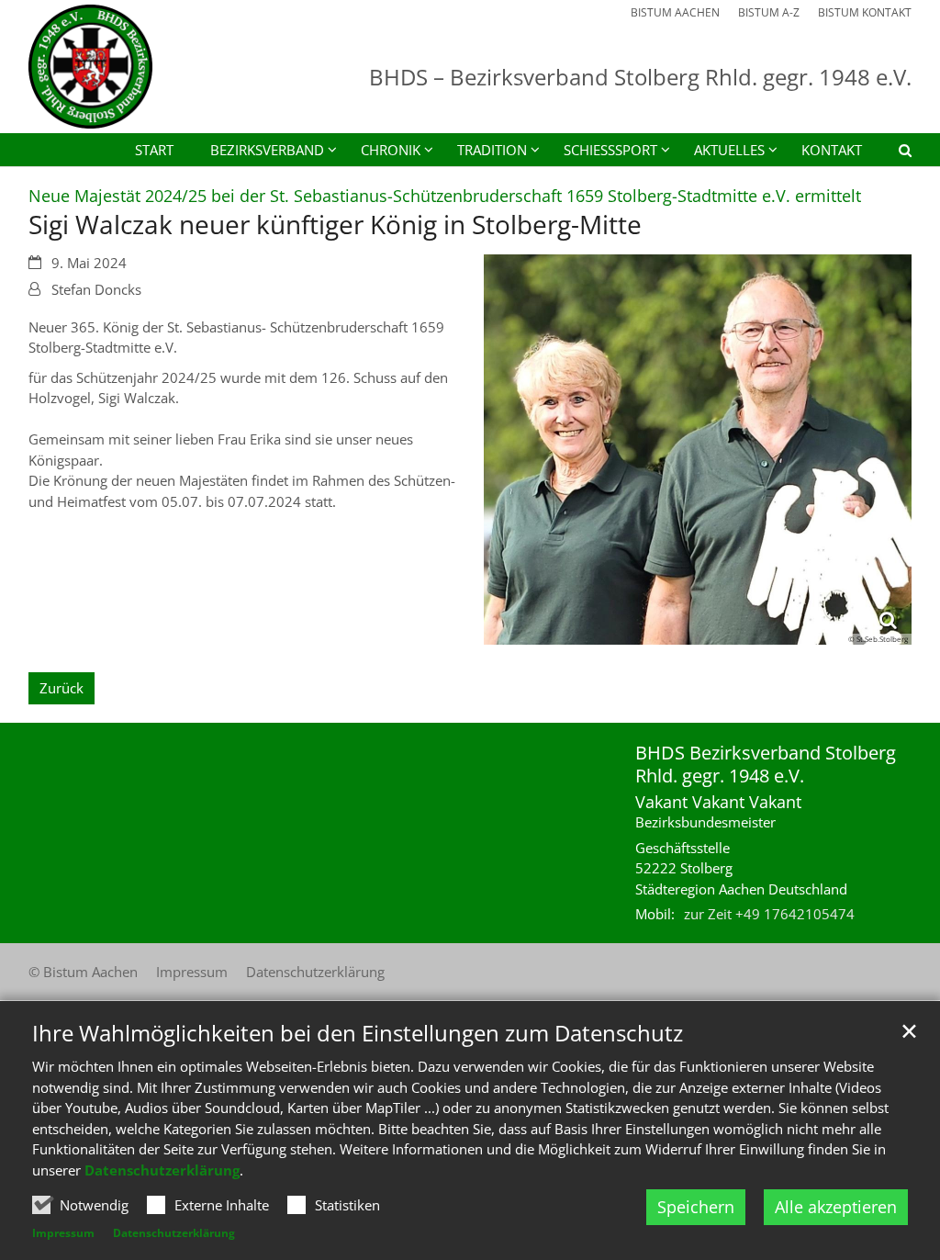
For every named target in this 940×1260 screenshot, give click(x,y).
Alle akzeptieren (836, 1207)
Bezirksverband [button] (267, 150)
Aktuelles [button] (729, 150)
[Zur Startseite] (90, 67)
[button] (893, 153)
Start (154, 150)
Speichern (695, 1207)
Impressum (63, 1233)
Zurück (61, 688)
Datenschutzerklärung (162, 1170)
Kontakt (831, 150)
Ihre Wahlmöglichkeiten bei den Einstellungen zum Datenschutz (357, 1033)
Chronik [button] (390, 150)
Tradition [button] (492, 150)
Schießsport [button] (610, 150)
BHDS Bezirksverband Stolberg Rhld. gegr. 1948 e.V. (765, 764)
